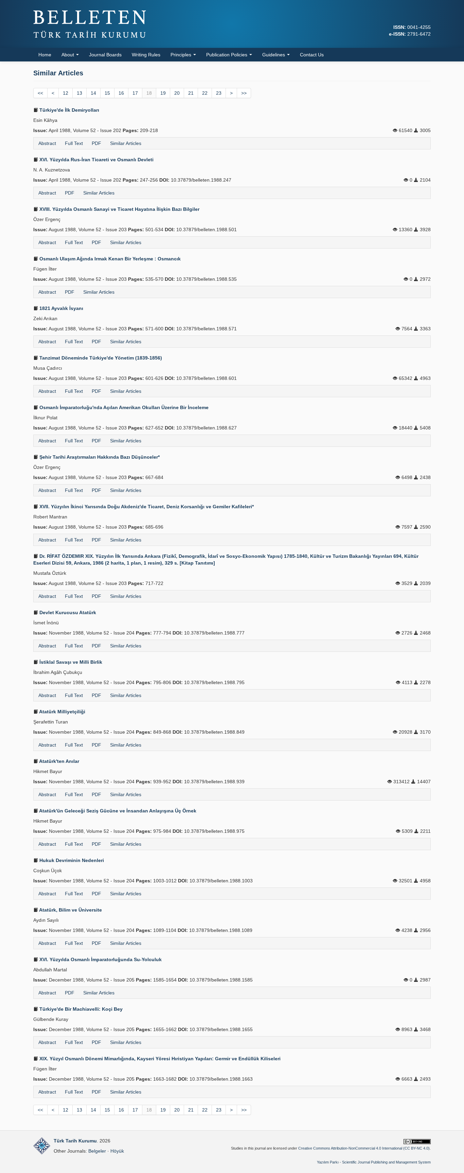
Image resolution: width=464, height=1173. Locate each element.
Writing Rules (146, 54)
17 (135, 93)
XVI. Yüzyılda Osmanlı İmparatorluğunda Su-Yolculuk (100, 959)
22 (205, 93)
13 (79, 93)
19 (163, 93)
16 (121, 93)
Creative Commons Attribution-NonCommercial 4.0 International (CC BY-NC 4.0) (364, 1148)
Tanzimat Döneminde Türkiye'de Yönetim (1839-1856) (100, 358)
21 (191, 93)
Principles (182, 54)
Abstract (47, 143)
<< (40, 93)
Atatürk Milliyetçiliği (61, 711)
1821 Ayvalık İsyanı (60, 308)
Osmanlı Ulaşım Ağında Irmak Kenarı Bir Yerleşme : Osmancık (109, 258)
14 (93, 93)
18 (149, 93)
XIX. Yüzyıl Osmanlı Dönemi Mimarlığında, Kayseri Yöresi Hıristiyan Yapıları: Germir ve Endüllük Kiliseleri (159, 1058)
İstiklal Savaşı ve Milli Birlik (70, 662)
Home (44, 54)
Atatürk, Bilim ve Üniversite (70, 910)
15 (107, 93)
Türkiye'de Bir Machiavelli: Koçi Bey (80, 1009)
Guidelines (274, 54)
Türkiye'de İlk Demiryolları (68, 110)
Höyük (117, 1151)
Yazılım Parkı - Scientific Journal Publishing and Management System (374, 1162)
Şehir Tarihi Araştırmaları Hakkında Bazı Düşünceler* (99, 457)
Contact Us (312, 54)
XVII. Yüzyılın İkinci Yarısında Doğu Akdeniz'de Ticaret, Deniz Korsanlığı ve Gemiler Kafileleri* (146, 506)
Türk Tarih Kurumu (75, 1140)
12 (65, 93)
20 (177, 93)
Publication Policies (227, 54)
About (68, 54)
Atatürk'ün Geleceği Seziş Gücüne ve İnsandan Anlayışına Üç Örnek (117, 810)
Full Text (74, 143)
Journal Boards (105, 54)
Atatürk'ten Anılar (58, 761)
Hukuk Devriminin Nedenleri (71, 860)
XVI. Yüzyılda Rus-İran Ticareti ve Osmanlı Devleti (96, 159)
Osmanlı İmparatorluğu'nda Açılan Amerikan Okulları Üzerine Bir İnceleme (123, 407)
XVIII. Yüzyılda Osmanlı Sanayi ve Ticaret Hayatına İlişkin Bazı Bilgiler (118, 209)
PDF (96, 143)
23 (218, 93)
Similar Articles (125, 143)
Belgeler (97, 1151)
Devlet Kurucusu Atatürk (67, 612)
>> (244, 93)
